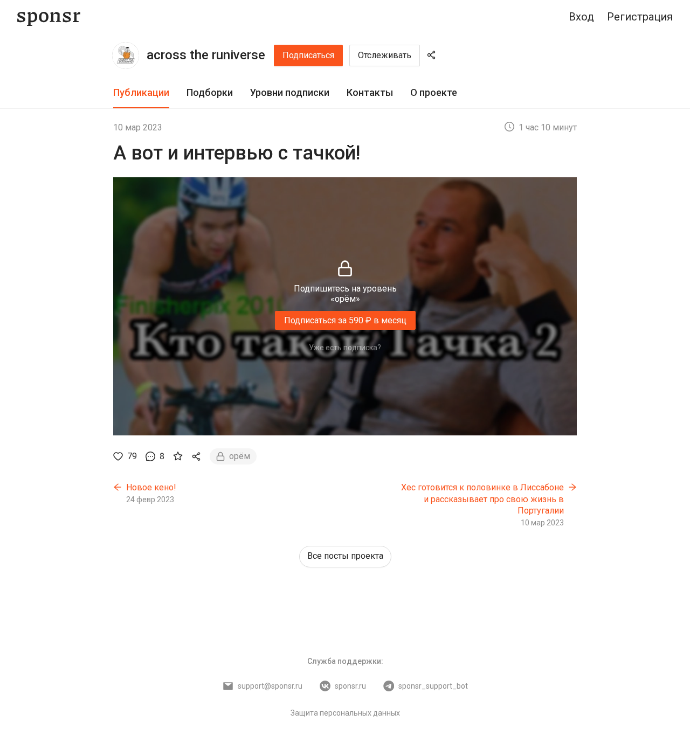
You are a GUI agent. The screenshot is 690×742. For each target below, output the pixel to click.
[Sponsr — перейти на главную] (48, 17)
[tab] (141, 93)
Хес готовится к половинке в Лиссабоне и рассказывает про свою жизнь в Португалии (482, 499)
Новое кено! (151, 487)
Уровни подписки (289, 92)
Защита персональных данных (345, 713)
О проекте (433, 92)
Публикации (141, 92)
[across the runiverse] (125, 55)
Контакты (370, 92)
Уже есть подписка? (345, 347)
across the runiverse (206, 55)
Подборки (210, 92)
